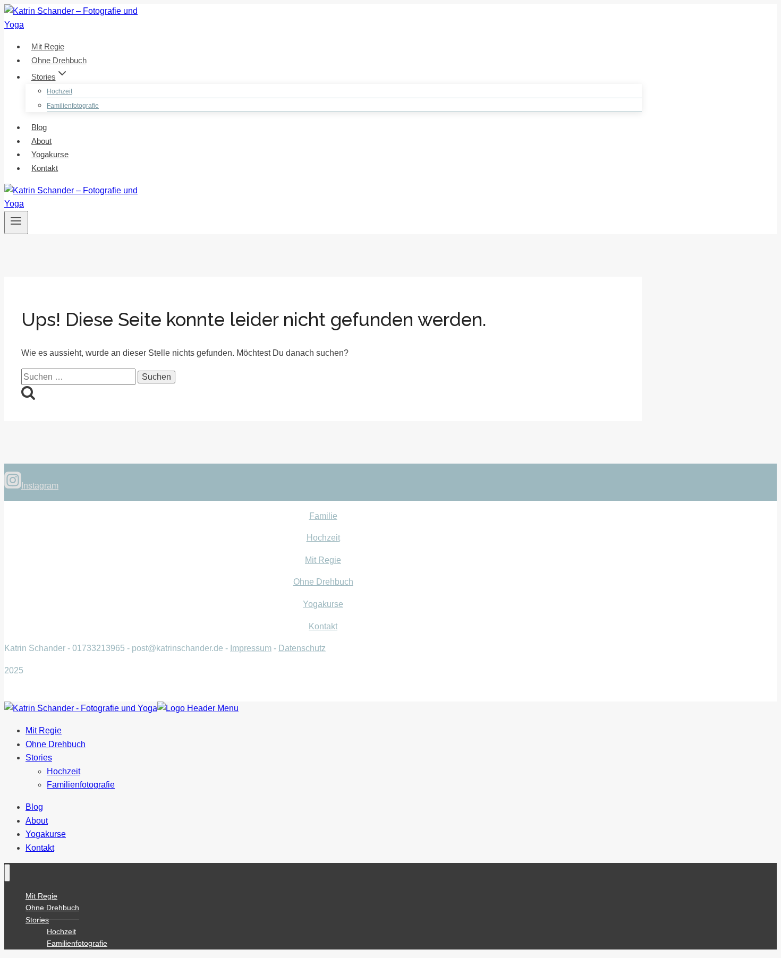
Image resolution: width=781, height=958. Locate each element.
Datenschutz (302, 648)
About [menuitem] (37, 820)
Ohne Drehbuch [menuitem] (56, 744)
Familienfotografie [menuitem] (81, 784)
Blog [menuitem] (34, 806)
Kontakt (44, 168)
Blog (39, 127)
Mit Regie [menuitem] (44, 730)
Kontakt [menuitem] (40, 847)
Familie (323, 515)
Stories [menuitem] (39, 757)
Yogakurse (50, 154)
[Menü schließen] (7, 873)
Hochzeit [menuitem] (63, 771)
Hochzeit (59, 91)
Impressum (250, 648)
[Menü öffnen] (16, 222)
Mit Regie (47, 46)
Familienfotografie (73, 105)
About (41, 141)
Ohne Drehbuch (59, 60)
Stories (37, 920)
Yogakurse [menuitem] (46, 834)
